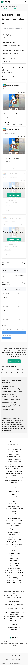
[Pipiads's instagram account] (19, 655)
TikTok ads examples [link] (11, 6)
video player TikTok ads (8, 386)
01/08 (14, 585)
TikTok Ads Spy (14, 496)
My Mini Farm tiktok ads (19, 373)
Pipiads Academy (14, 565)
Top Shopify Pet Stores (14, 537)
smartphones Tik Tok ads (9, 402)
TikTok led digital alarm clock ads (11, 412)
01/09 (8, 585)
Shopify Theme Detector (14, 452)
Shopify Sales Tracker (14, 444)
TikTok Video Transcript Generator (14, 508)
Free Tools (14, 482)
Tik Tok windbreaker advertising (11, 389)
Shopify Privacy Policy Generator (14, 469)
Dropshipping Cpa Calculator (14, 459)
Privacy (8, 659)
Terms (12, 659)
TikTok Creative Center (14, 506)
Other (23, 575)
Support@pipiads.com (14, 627)
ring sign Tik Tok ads (8, 394)
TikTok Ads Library (14, 504)
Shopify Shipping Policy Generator (14, 480)
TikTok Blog (14, 556)
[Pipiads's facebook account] (9, 655)
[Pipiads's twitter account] (12, 655)
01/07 (19, 585)
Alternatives (14, 511)
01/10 (19, 582)
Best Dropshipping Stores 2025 (14, 521)
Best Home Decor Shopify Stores (14, 547)
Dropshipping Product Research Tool (14, 523)
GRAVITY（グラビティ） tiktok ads (19, 370)
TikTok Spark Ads (14, 499)
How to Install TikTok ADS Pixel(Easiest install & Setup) (14, 619)
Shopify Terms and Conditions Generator (14, 474)
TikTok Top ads (14, 558)
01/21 (8, 582)
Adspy (14, 494)
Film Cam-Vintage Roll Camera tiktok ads (24, 373)
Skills (14, 501)
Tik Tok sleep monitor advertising (11, 399)
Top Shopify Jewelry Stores (14, 539)
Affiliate (14, 487)
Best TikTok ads (14, 560)
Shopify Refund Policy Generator (14, 471)
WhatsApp (14, 629)
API (14, 632)
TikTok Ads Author (14, 563)
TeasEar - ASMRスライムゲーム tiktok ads (14, 370)
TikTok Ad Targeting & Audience (14, 449)
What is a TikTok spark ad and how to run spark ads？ (14, 613)
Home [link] (2, 6)
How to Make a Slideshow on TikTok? (14, 616)
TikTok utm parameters (14, 447)
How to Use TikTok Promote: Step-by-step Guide (14, 605)
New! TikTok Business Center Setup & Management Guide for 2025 (14, 596)
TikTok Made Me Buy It (14, 532)
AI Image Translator (14, 516)
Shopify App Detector (14, 454)
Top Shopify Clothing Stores (14, 542)
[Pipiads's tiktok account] (16, 655)
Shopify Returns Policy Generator (14, 478)
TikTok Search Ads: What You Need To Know (14, 592)
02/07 (8, 580)
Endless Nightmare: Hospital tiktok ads (3, 373)
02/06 (14, 580)
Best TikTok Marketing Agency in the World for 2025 (14, 609)
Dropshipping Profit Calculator (14, 464)
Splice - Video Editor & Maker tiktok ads (8, 370)
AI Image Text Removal (14, 518)
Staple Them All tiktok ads (14, 373)
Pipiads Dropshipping (14, 525)
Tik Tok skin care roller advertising (11, 397)
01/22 (19, 580)
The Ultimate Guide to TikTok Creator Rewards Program (14, 600)
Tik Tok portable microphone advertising (13, 391)
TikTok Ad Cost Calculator (14, 461)
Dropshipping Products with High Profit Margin (14, 529)
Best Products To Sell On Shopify (14, 544)
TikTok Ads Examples (14, 553)
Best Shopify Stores (14, 534)
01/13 (14, 582)
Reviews (14, 513)
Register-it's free (14, 195)
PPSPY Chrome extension (14, 485)
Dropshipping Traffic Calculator (14, 456)
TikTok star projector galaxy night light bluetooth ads (13, 406)
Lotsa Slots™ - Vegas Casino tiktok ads (3, 370)
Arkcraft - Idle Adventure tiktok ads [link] (9, 8)
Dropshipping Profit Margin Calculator (14, 466)
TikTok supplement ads (8, 409)
